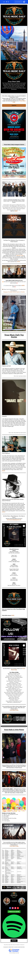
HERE (16, 211)
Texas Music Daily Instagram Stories (14, 144)
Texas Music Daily (14, 710)
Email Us (14, 105)
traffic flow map (19, 255)
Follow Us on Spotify (14, 911)
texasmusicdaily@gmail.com (14, 519)
